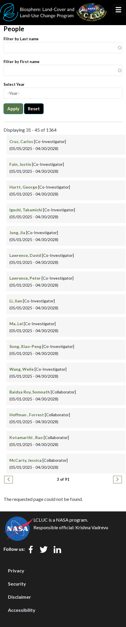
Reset (34, 108)
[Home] (53, 7)
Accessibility (21, 610)
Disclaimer (19, 597)
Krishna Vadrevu (91, 527)
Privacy (16, 570)
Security (17, 583)
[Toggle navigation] (118, 9)
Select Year (14, 84)
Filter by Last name (21, 38)
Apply (13, 108)
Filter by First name (22, 61)
